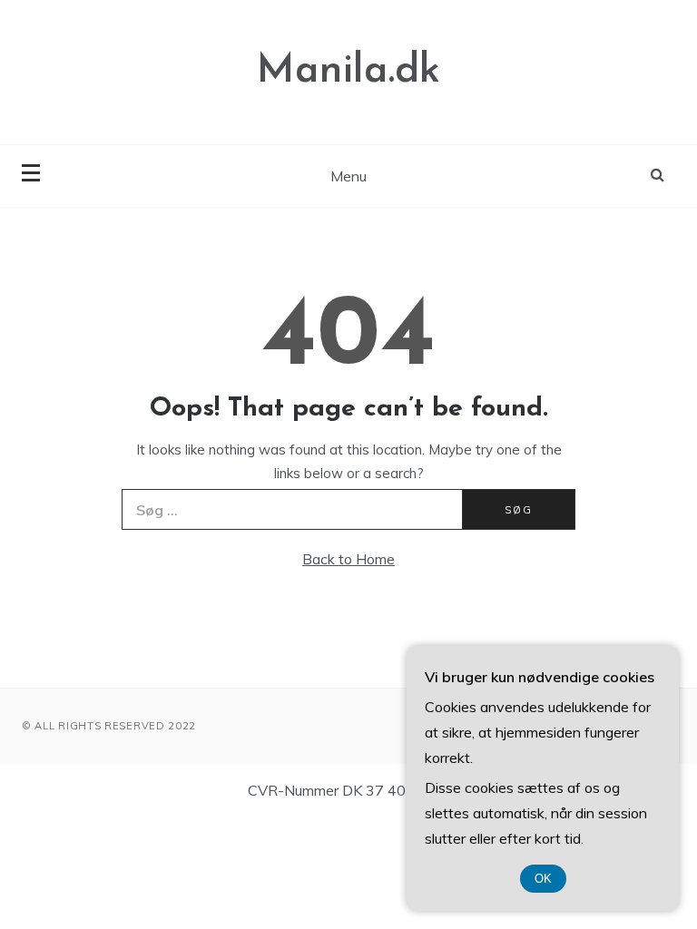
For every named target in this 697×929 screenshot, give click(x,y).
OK (543, 878)
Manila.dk (348, 71)
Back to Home (348, 559)
